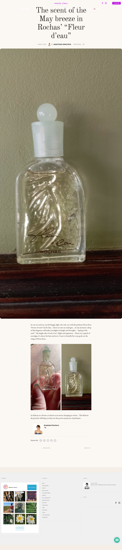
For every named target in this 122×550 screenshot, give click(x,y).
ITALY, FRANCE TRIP (46, 497)
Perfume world (45, 505)
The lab (43, 512)
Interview (44, 495)
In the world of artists (46, 492)
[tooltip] (102, 3)
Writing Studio (45, 517)
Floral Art (44, 488)
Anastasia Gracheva (62, 44)
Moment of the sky (45, 500)
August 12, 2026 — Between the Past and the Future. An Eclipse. (103, 484)
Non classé (44, 502)
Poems (43, 507)
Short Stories (44, 509)
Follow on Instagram (32, 487)
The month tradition (46, 514)
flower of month (45, 490)
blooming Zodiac (45, 485)
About (43, 483)
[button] (8, 496)
